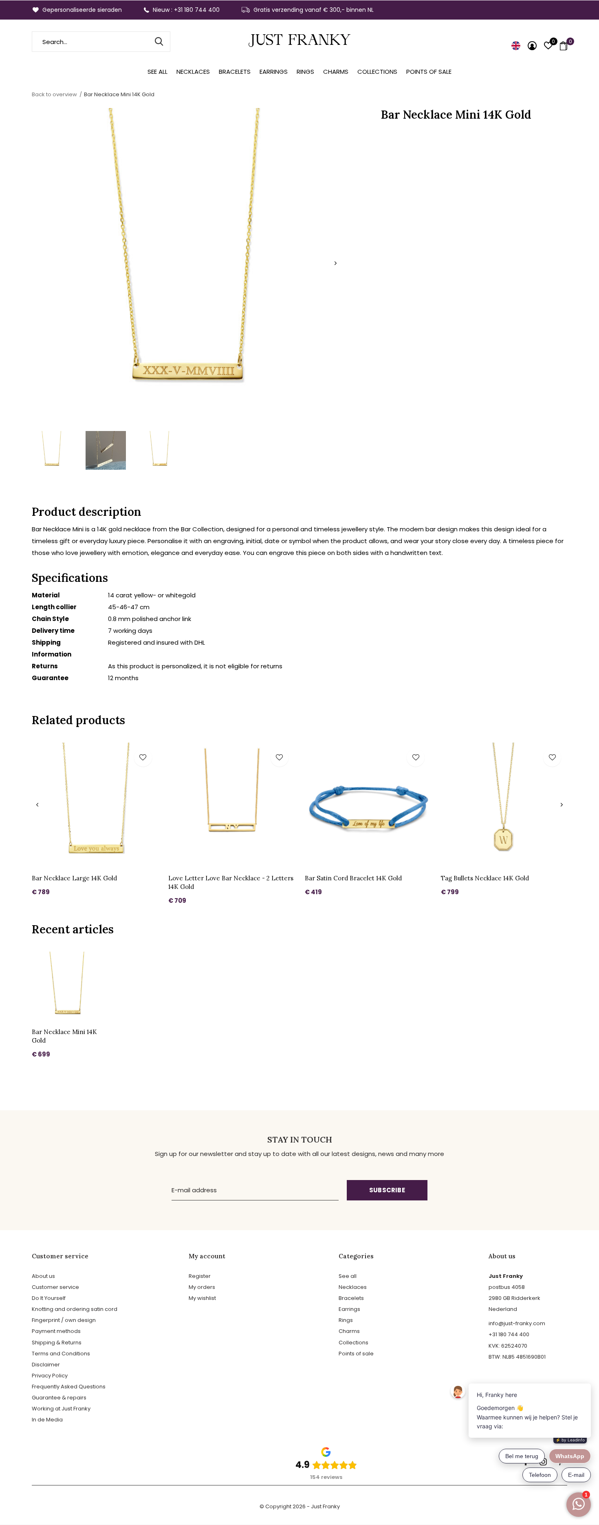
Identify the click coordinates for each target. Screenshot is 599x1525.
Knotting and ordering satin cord (74, 1309)
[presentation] (335, 263)
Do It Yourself (49, 1298)
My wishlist (202, 1298)
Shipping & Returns (56, 1342)
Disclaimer (46, 1364)
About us (43, 1276)
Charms (335, 71)
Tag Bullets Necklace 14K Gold (485, 878)
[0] (563, 45)
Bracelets (235, 71)
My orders (202, 1287)
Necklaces (193, 71)
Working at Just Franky (61, 1408)
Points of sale (428, 71)
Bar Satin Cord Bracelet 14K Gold (353, 878)
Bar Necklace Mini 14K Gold (64, 1036)
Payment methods (56, 1331)
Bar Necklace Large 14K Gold (74, 878)
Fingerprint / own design (64, 1320)
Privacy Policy (50, 1375)
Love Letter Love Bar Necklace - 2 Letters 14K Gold (230, 882)
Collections (377, 71)
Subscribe (387, 1190)
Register (200, 1276)
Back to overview (54, 94)
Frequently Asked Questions (69, 1386)
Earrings (274, 71)
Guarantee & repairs (59, 1397)
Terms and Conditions (61, 1353)
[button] (52, 450)
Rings (305, 71)
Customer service (55, 1287)
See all (157, 71)
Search (159, 41)
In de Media (47, 1419)
